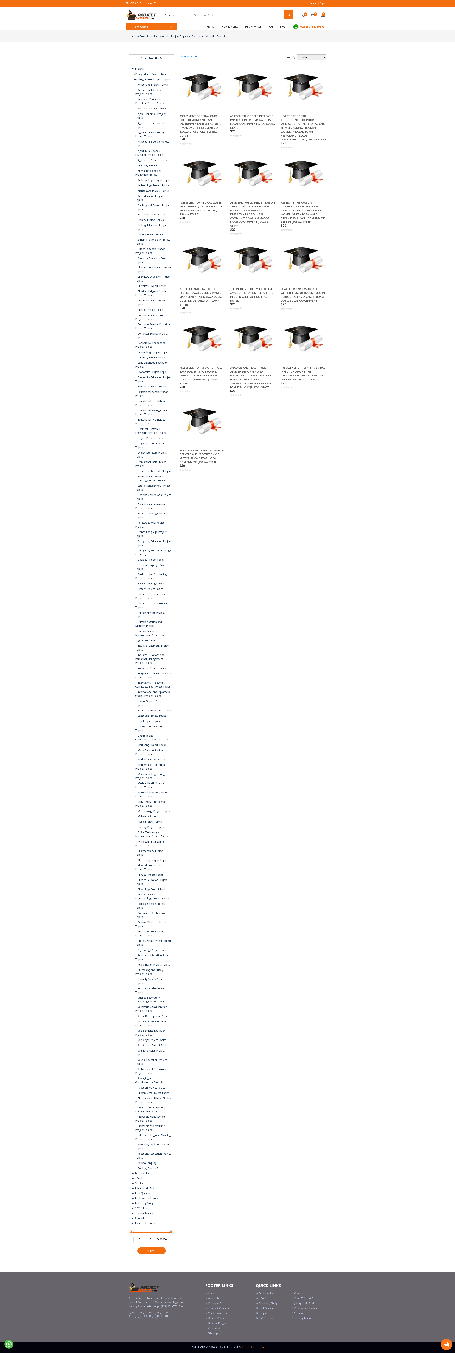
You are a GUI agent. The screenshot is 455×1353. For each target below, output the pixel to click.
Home (211, 26)
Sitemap (213, 1333)
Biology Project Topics (150, 219)
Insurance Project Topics (151, 668)
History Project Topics (150, 588)
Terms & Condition (219, 1308)
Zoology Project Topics (151, 1168)
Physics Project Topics (150, 874)
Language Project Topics (151, 715)
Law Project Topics (148, 721)
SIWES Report (142, 1208)
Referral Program (218, 1323)
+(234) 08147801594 (312, 26)
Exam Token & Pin (145, 1223)
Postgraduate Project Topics (151, 74)
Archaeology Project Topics (153, 185)
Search (151, 1251)
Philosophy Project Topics (152, 860)
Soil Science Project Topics (152, 1045)
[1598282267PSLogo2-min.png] (141, 15)
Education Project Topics (151, 386)
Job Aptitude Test (144, 1188)
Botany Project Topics (150, 234)
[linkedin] (158, 1315)
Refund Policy (216, 1318)
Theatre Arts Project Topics (153, 1093)
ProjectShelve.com (253, 1347)
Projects (144, 36)
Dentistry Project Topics (151, 357)
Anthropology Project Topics (154, 180)
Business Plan (142, 1173)
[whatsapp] (8, 1344)
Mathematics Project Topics (153, 759)
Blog (282, 26)
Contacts (139, 1218)
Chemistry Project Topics (152, 286)
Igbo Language (146, 640)
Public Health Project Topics (153, 964)
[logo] (144, 1287)
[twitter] (149, 1315)
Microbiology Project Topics (153, 811)
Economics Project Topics (152, 372)
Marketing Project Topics (152, 745)
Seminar (139, 1183)
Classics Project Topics (150, 309)
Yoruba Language (147, 1163)
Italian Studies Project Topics (154, 710)
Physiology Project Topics (152, 889)
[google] (141, 1315)
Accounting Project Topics (152, 84)
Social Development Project (153, 1016)
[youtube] (167, 1315)
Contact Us (214, 1328)
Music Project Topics (149, 821)
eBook (138, 1178)
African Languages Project (152, 108)
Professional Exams (146, 1198)
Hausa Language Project (151, 583)
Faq (270, 26)
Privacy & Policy (217, 1303)
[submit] (288, 14)
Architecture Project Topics (153, 190)
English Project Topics (150, 438)
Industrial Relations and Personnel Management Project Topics (149, 658)
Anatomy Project (147, 165)
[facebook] (132, 1315)
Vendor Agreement (219, 1313)
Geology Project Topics (151, 559)
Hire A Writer (253, 26)
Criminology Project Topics (153, 352)
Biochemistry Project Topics (153, 214)
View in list (187, 56)
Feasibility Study (143, 1203)
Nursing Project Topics (150, 827)
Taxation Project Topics (151, 1087)
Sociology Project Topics (151, 1040)
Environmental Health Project (208, 36)
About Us (213, 1298)
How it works (230, 26)
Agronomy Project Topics (152, 160)
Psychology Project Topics (152, 950)
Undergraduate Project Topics (170, 36)
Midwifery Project (147, 816)
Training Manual (144, 1213)
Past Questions (143, 1193)
